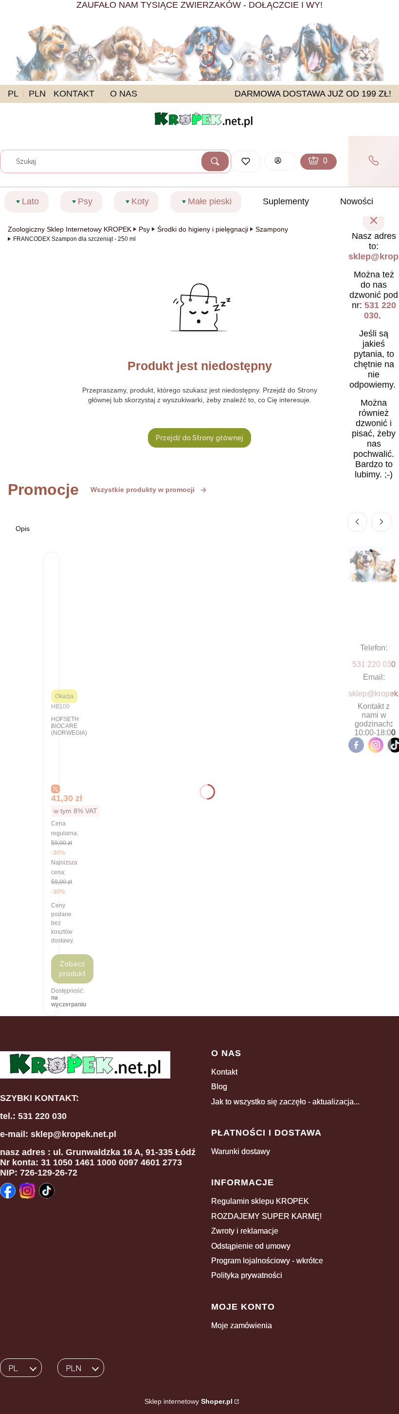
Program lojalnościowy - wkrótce (267, 1261)
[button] (215, 161)
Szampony (271, 229)
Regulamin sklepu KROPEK (260, 1201)
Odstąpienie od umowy (250, 1246)
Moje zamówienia (241, 1325)
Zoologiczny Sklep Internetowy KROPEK (69, 229)
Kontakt (224, 1072)
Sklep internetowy (189, 1401)
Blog (219, 1086)
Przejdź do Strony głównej (199, 438)
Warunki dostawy (240, 1151)
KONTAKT (74, 93)
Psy (144, 229)
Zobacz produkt (72, 969)
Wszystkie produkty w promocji (143, 489)
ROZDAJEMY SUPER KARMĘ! (266, 1216)
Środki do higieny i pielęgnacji (202, 229)
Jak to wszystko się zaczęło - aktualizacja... (285, 1102)
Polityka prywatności (246, 1275)
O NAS (123, 93)
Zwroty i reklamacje (244, 1231)
